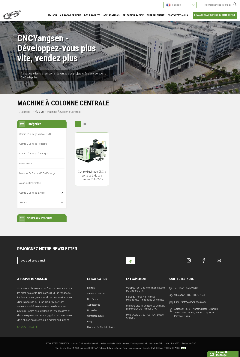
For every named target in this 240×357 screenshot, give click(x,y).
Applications (93, 304)
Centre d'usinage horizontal (33, 143)
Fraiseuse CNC (189, 343)
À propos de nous (96, 293)
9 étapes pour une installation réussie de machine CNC (145, 289)
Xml (69, 348)
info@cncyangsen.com (194, 302)
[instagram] (189, 260)
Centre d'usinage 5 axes (32, 192)
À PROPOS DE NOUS (70, 15)
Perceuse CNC (26, 163)
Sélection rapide (133, 15)
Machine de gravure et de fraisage (37, 173)
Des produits (92, 15)
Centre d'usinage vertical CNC (35, 134)
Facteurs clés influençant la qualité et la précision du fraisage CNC (145, 307)
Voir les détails (92, 181)
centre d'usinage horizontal (84, 343)
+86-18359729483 (188, 288)
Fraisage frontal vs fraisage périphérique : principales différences (145, 298)
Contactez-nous (95, 315)
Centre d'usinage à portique (33, 153)
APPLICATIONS (111, 15)
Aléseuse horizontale (30, 183)
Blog (89, 321)
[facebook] (204, 260)
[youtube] (219, 260)
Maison (52, 15)
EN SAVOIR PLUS (25, 326)
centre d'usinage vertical (135, 343)
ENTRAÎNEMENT (155, 15)
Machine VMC (172, 343)
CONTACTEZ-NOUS (177, 15)
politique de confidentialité (101, 327)
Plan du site (60, 348)
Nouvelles (92, 310)
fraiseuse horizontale (110, 343)
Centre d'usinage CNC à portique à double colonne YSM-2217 (92, 175)
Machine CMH (156, 343)
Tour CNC (24, 202)
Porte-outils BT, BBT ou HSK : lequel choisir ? (145, 316)
